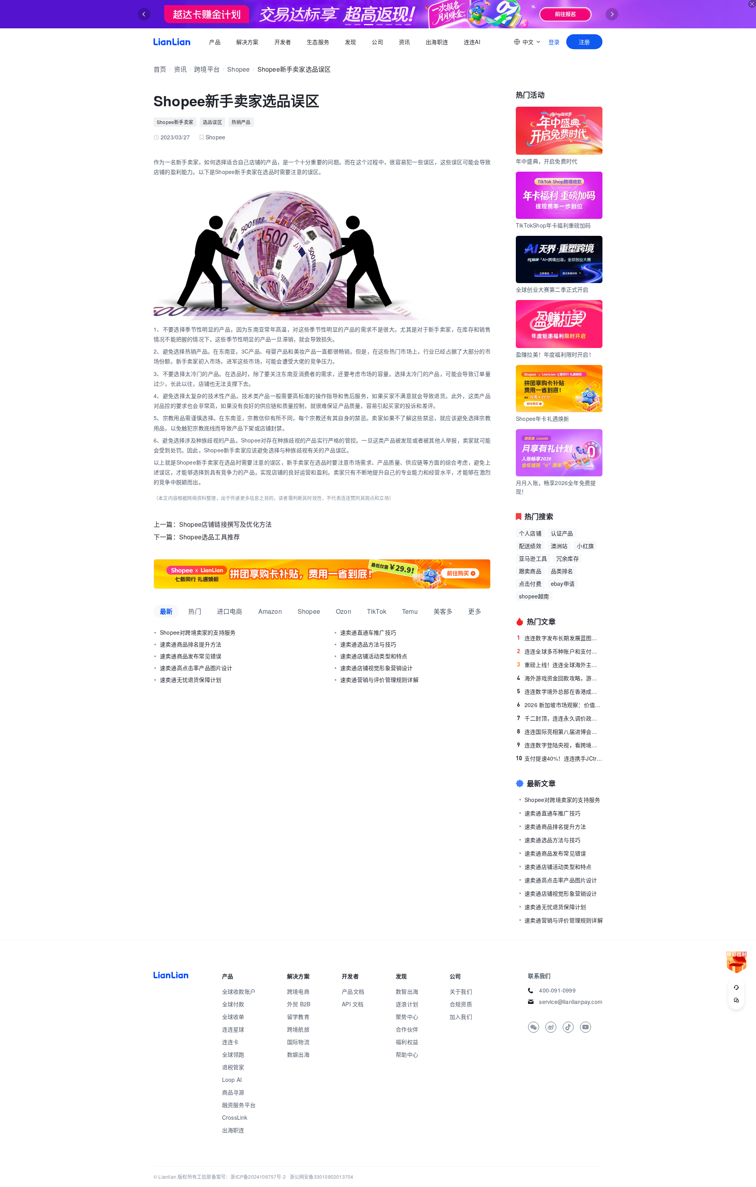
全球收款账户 (239, 991)
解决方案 (247, 42)
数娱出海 (298, 1054)
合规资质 (461, 1004)
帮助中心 (407, 1054)
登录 (554, 42)
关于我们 (461, 991)
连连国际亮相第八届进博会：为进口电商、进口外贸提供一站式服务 (559, 731)
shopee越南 (534, 596)
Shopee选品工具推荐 (209, 536)
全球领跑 (233, 1054)
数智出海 (407, 991)
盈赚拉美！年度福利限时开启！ (555, 354)
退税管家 (233, 1067)
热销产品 (241, 122)
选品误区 (212, 122)
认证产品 (562, 533)
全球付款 (233, 1004)
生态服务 (318, 42)
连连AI (472, 42)
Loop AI (232, 1079)
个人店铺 (530, 533)
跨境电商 (298, 991)
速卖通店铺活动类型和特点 (373, 656)
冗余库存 (567, 558)
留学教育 (298, 1016)
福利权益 (407, 1042)
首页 (172, 41)
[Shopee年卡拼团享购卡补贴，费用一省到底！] (322, 574)
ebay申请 (562, 583)
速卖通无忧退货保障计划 (190, 679)
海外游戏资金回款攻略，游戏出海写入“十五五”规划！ (559, 678)
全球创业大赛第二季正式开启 (552, 289)
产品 (214, 42)
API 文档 (352, 1004)
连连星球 (233, 1029)
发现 (350, 42)
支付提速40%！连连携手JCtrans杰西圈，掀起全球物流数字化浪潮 (559, 758)
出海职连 (437, 42)
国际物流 (298, 1042)
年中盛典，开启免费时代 (546, 161)
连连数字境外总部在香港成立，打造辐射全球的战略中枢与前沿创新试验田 (559, 691)
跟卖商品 (530, 571)
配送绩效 (530, 546)
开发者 (282, 42)
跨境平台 (207, 69)
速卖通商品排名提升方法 (190, 644)
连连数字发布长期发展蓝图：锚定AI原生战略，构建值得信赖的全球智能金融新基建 (559, 638)
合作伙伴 (407, 1029)
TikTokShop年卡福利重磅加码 (553, 225)
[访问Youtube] (585, 1027)
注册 (584, 42)
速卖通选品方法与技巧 (368, 644)
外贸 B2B (298, 1004)
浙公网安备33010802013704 (322, 1176)
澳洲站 (559, 546)
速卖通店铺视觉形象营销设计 (376, 668)
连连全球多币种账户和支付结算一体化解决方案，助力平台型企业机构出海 (559, 651)
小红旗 (585, 546)
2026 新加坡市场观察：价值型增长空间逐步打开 (559, 705)
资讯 (404, 42)
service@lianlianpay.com (570, 1002)
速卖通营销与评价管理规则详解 (379, 679)
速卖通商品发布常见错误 (190, 656)
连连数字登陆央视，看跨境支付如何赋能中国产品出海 (559, 745)
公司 (377, 42)
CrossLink (235, 1117)
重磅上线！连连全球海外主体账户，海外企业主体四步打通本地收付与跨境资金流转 (559, 664)
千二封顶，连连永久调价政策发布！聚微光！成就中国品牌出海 (559, 718)
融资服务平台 (239, 1105)
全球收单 (233, 1016)
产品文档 (353, 991)
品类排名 (562, 571)
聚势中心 (407, 1016)
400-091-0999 (557, 990)
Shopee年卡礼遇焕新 (542, 418)
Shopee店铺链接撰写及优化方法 (225, 524)
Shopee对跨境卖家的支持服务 (197, 632)
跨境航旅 (298, 1029)
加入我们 (461, 1016)
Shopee (238, 69)
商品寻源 (233, 1092)
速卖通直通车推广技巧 (368, 632)
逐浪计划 (407, 1004)
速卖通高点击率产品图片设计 (196, 668)
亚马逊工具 (533, 558)
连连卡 (230, 1042)
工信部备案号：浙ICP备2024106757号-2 (241, 1176)
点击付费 (530, 583)
